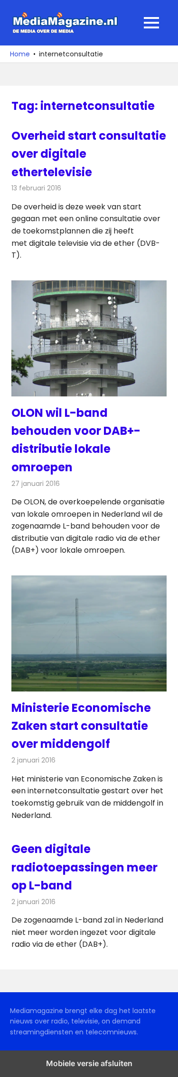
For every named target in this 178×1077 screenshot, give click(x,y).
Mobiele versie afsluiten (89, 1063)
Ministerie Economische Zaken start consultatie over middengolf (81, 726)
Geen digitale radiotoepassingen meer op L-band (84, 867)
